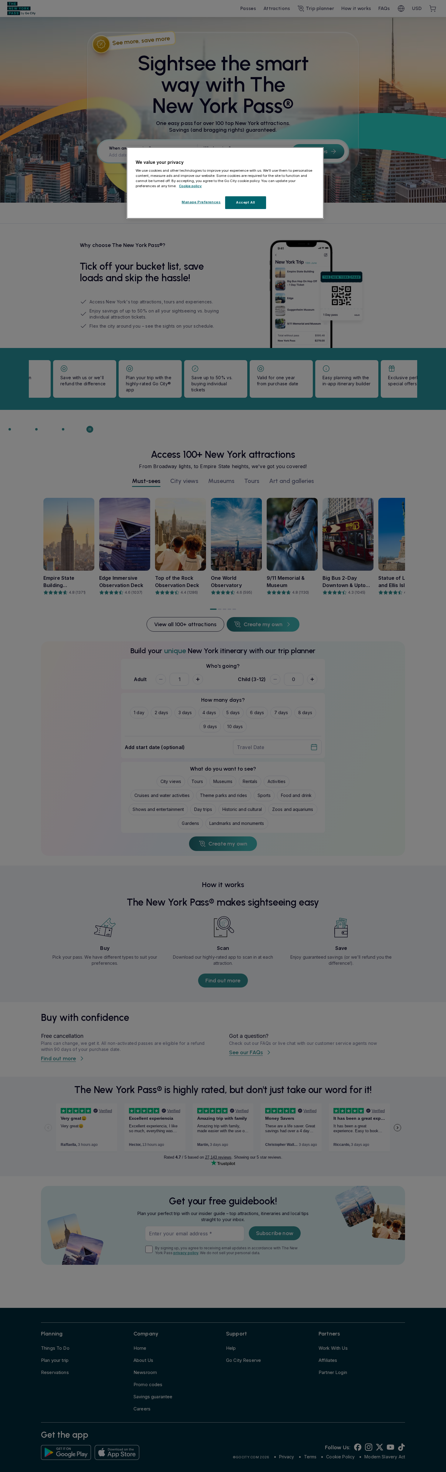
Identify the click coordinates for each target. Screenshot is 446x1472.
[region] (225, 183)
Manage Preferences (201, 202)
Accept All (245, 203)
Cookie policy (190, 186)
